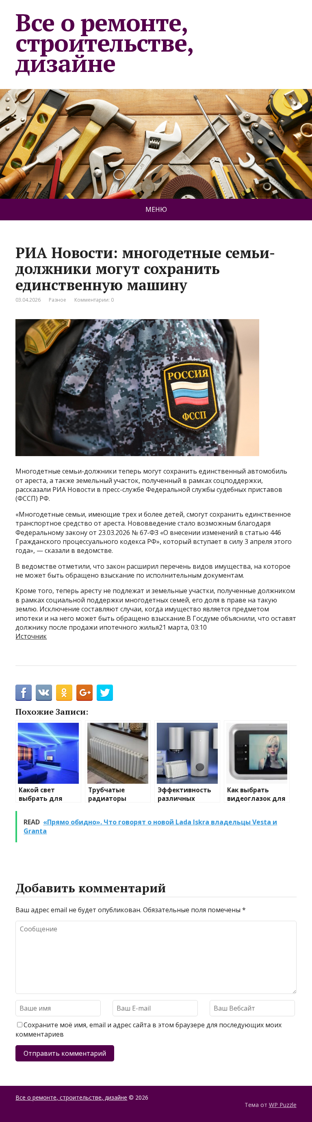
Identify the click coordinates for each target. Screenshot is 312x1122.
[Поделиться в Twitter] (105, 693)
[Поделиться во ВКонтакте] (44, 693)
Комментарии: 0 (94, 299)
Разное (57, 299)
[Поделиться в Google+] (84, 693)
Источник (31, 636)
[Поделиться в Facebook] (23, 693)
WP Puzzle (283, 1105)
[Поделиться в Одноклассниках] (64, 693)
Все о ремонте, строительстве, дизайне (104, 42)
